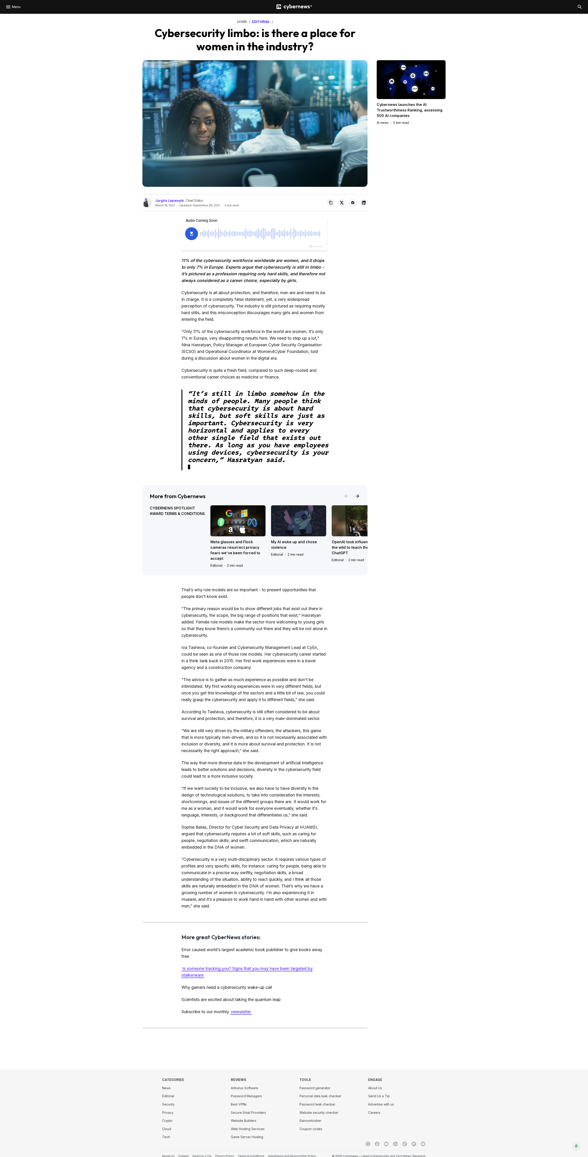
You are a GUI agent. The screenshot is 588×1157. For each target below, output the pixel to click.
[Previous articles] (346, 496)
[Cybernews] (294, 7)
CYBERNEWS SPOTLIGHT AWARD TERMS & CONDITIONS (177, 511)
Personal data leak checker (320, 1096)
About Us (375, 1088)
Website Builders (243, 1121)
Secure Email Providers (248, 1112)
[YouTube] (386, 1144)
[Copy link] (330, 202)
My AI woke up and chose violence (294, 545)
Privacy (167, 1112)
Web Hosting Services (248, 1129)
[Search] (579, 6)
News (166, 1088)
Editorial (216, 565)
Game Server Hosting (247, 1137)
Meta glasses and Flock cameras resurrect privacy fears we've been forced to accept (235, 550)
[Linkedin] (395, 1144)
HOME (242, 22)
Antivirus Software (244, 1088)
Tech (166, 1137)
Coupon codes (311, 1129)
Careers (374, 1112)
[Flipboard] (414, 1144)
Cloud (166, 1129)
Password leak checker (317, 1104)
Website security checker (319, 1112)
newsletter (241, 1011)
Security (168, 1104)
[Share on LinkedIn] (364, 202)
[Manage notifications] (576, 1146)
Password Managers (246, 1096)
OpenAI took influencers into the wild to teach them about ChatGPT (358, 547)
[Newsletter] (423, 1144)
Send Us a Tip (379, 1096)
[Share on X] (341, 202)
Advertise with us (381, 1104)
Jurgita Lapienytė (169, 200)
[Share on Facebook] (352, 202)
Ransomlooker (310, 1121)
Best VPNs (239, 1104)
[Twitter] (368, 1144)
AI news (382, 123)
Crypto (167, 1121)
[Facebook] (377, 1144)
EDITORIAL (261, 22)
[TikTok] (404, 1144)
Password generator (315, 1088)
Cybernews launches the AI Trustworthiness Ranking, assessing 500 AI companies (409, 110)
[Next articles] (357, 496)
